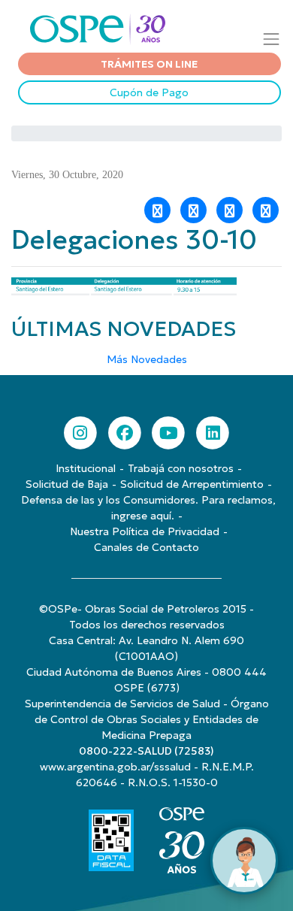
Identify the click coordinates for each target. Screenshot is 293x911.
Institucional (86, 468)
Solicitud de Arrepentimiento (192, 484)
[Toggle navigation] (271, 38)
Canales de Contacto (146, 547)
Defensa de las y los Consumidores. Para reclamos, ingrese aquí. (148, 507)
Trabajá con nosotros (181, 468)
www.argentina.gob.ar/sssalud (115, 766)
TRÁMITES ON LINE (149, 64)
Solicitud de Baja (67, 484)
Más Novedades (147, 359)
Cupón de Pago (149, 92)
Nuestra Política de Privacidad (144, 531)
